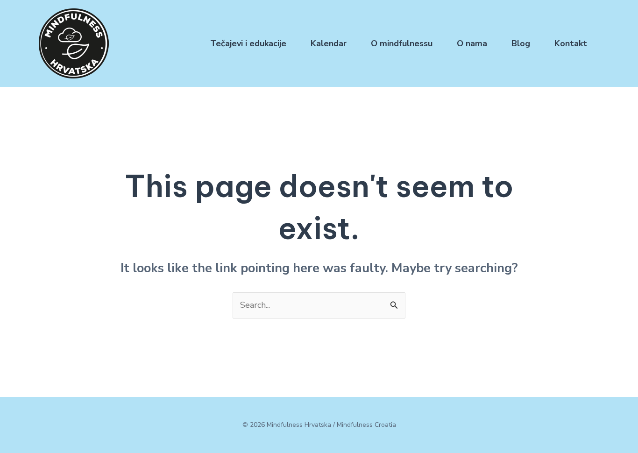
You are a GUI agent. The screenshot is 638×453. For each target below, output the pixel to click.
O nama (472, 43)
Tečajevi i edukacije (248, 43)
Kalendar (329, 43)
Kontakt (570, 43)
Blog (520, 43)
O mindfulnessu (401, 43)
